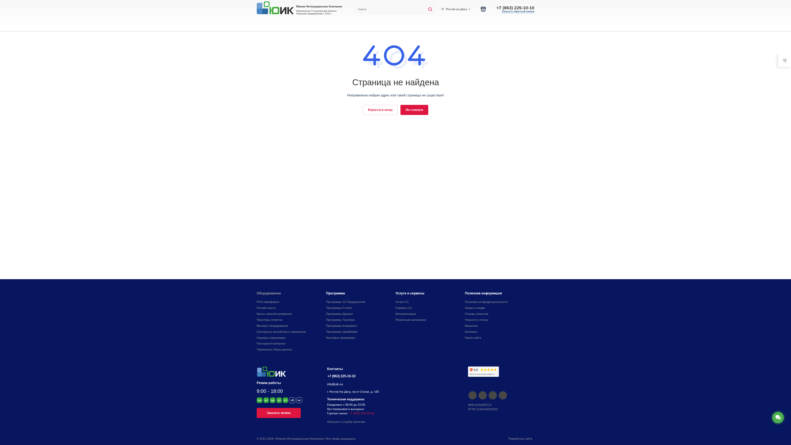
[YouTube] (493, 395)
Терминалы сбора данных (274, 349)
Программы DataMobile (342, 331)
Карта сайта (473, 337)
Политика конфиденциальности (486, 301)
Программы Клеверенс (341, 325)
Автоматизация (406, 313)
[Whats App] (503, 395)
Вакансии (471, 325)
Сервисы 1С (404, 307)
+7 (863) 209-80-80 (361, 413)
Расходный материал (271, 343)
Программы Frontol (339, 307)
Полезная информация (483, 293)
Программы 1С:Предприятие (345, 301)
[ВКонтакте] (472, 395)
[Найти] (431, 9)
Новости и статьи (476, 319)
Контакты (471, 331)
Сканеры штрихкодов (271, 337)
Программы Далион (339, 313)
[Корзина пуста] (483, 9)
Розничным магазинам (411, 319)
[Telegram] (483, 395)
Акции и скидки (475, 307)
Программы (335, 293)
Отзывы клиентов (476, 313)
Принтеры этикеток (269, 319)
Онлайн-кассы (266, 307)
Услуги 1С (402, 301)
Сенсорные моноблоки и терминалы (281, 331)
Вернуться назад (380, 109)
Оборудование (269, 293)
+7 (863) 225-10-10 (515, 7)
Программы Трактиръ (340, 319)
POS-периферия (268, 301)
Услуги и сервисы (410, 293)
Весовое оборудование (272, 325)
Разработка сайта (520, 438)
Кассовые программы (340, 337)
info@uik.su (335, 384)
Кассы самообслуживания (274, 313)
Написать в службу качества (346, 421)
